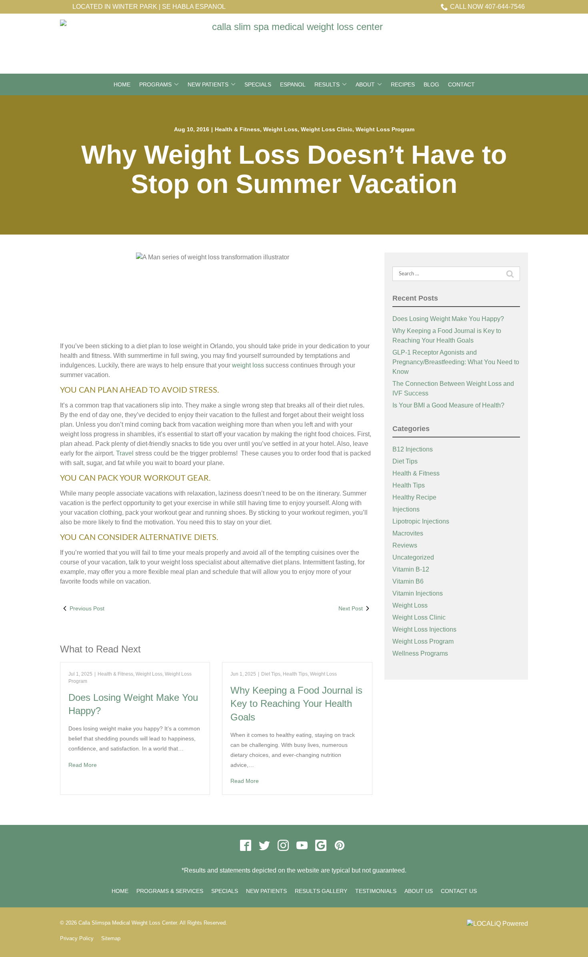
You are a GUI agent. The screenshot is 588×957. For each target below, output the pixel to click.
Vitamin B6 (408, 581)
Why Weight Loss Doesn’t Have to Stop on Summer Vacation (294, 169)
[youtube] (301, 845)
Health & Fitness (237, 129)
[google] (320, 845)
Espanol (293, 84)
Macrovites (407, 533)
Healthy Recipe (414, 497)
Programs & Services (169, 891)
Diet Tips (270, 674)
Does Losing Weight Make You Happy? (448, 318)
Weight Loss (280, 129)
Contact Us (459, 891)
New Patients (208, 84)
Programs (155, 84)
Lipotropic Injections (420, 521)
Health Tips (295, 674)
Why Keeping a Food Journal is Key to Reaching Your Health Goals (296, 703)
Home (122, 84)
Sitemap (110, 938)
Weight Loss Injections (424, 629)
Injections (406, 509)
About (365, 84)
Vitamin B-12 (410, 569)
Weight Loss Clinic (326, 129)
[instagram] (283, 845)
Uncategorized (413, 557)
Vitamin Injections (417, 593)
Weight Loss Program (385, 129)
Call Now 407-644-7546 (487, 6)
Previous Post (87, 608)
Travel (125, 453)
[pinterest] (339, 845)
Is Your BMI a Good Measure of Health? (448, 405)
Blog (431, 84)
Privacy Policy (77, 938)
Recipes (403, 84)
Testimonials (375, 891)
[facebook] (245, 845)
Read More (82, 765)
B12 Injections (412, 449)
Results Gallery (321, 891)
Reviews (404, 545)
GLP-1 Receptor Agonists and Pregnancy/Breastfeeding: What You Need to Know (455, 362)
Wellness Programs (420, 653)
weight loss (248, 365)
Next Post (350, 608)
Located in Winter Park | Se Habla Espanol (149, 6)
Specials (257, 84)
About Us (418, 891)
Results (327, 84)
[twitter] (264, 845)
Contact (461, 84)
